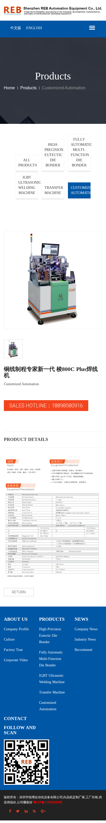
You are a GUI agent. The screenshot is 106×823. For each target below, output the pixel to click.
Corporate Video (16, 660)
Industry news (85, 639)
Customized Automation (81, 190)
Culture (9, 639)
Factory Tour (13, 650)
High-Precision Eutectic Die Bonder (54, 155)
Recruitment (83, 650)
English (34, 28)
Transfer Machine (54, 190)
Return (19, 592)
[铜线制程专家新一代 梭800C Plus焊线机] (53, 280)
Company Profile (16, 629)
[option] (53, 280)
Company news (86, 629)
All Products (27, 162)
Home (9, 88)
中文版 (15, 28)
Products (28, 88)
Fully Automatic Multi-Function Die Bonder (81, 152)
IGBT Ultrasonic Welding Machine (28, 185)
